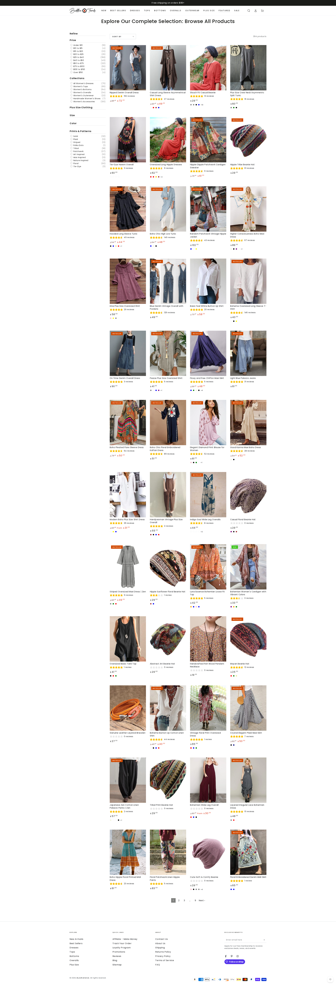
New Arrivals (76, 939)
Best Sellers (76, 943)
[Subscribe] (264, 940)
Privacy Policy (162, 956)
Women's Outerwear (83, 95)
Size (72, 115)
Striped (76, 142)
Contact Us (161, 939)
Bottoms (74, 956)
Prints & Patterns (80, 131)
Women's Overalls (82, 92)
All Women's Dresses (83, 83)
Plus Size (74, 964)
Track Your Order (122, 943)
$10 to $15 (78, 48)
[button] (248, 11)
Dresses (74, 947)
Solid (75, 136)
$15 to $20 (78, 51)
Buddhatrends (83, 978)
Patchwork (78, 151)
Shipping (160, 947)
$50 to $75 (78, 63)
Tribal (76, 148)
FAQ (157, 964)
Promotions (118, 951)
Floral (75, 163)
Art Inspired (79, 154)
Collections (77, 78)
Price (73, 40)
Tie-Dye (77, 166)
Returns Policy (163, 951)
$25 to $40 (78, 57)
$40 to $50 (78, 60)
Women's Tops (80, 86)
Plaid (75, 139)
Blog (114, 960)
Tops (72, 951)
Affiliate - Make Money (124, 939)
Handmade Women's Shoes (87, 98)
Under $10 (78, 45)
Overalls (74, 960)
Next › (202, 900)
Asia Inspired (79, 157)
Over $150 (78, 72)
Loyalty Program (121, 947)
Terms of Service (164, 960)
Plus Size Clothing (81, 107)
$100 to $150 (79, 69)
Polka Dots (78, 145)
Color (73, 123)
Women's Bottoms (82, 89)
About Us (160, 943)
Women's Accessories (84, 101)
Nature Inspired (80, 160)
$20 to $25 (78, 54)
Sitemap (117, 964)
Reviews (116, 956)
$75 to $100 (78, 66)
